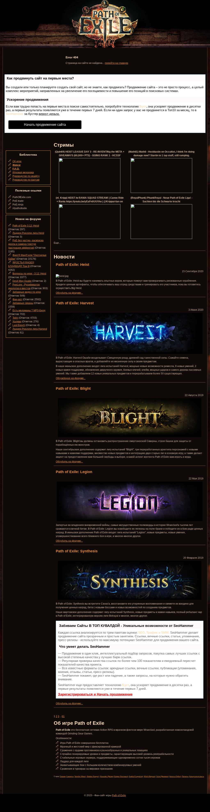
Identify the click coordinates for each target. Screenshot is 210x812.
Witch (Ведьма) (149, 776)
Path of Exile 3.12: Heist (26, 225)
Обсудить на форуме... (69, 292)
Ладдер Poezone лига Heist (28, 233)
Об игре (17, 161)
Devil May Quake (22, 281)
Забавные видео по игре (27, 292)
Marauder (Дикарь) (107, 776)
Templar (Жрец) (80, 776)
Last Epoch (19, 325)
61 (63, 716)
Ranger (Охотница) (121, 776)
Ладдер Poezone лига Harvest (30, 328)
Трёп (15, 317)
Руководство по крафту (26, 176)
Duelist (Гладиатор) (136, 776)
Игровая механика (23, 172)
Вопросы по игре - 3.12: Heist (29, 273)
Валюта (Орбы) (175, 776)
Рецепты (185, 776)
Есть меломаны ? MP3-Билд (29, 310)
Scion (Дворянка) (162, 776)
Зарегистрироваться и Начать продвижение (95, 694)
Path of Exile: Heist (72, 265)
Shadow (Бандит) (93, 776)
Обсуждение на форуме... (71, 378)
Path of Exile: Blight (73, 388)
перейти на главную (116, 63)
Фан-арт (17, 299)
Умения (62, 776)
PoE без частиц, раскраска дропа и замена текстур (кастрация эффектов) (25, 244)
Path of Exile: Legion (74, 472)
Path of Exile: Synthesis (77, 551)
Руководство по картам (26, 179)
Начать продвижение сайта (45, 124)
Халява (17, 321)
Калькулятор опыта (196, 776)
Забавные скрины (23, 303)
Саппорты (70, 776)
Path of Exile (119, 795)
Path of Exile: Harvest (75, 303)
